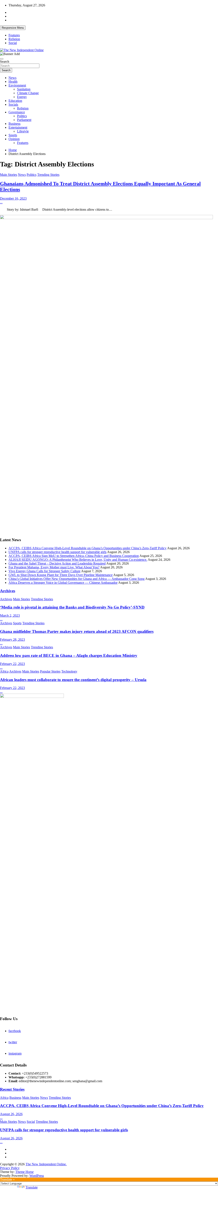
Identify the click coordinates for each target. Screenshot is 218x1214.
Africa (4, 671)
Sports (13, 135)
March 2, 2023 (10, 615)
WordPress (36, 1175)
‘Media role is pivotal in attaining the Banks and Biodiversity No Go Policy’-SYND (72, 607)
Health (13, 81)
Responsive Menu (13, 27)
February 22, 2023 (12, 664)
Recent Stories (12, 1089)
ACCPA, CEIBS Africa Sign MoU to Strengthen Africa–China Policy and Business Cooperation (74, 556)
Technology (69, 671)
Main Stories (8, 174)
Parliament (24, 120)
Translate (32, 1187)
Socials (13, 104)
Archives (7, 591)
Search (4, 61)
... (1, 202)
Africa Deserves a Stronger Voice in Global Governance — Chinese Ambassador (63, 582)
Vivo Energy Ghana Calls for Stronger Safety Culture (44, 571)
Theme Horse (24, 1172)
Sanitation (23, 89)
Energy (22, 97)
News (12, 78)
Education (15, 100)
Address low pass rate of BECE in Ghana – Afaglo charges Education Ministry (68, 655)
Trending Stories (48, 174)
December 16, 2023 (13, 198)
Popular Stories (50, 671)
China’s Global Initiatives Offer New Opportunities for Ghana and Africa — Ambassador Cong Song (77, 579)
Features (14, 35)
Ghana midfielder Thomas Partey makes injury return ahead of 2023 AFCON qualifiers (76, 631)
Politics (22, 116)
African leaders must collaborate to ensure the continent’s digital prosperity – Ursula (73, 679)
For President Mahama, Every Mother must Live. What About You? (54, 567)
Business (14, 123)
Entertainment (18, 127)
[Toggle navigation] (1, 59)
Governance (17, 112)
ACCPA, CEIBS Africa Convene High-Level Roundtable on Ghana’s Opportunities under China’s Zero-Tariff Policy (87, 548)
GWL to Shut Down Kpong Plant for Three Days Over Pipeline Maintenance (61, 575)
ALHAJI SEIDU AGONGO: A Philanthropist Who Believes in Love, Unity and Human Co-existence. (78, 559)
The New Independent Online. (46, 1164)
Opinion (14, 139)
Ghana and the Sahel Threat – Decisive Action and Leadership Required (57, 563)
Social (13, 43)
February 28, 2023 (12, 639)
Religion (14, 39)
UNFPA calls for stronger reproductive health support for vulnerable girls (57, 552)
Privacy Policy (10, 1168)
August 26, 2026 (11, 1114)
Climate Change (28, 93)
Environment (17, 85)
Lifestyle (23, 131)
